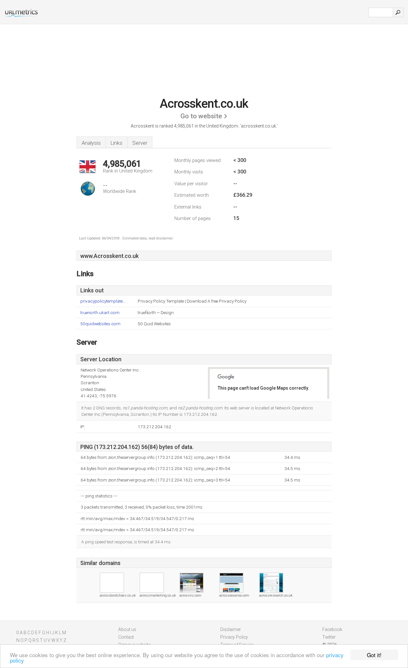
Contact (126, 637)
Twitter (329, 637)
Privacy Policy (234, 637)
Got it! (374, 655)
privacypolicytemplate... (103, 301)
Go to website (201, 116)
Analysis (91, 143)
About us (127, 629)
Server (139, 143)
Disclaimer (230, 629)
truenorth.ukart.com (100, 312)
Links (116, 143)
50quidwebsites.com (100, 323)
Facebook (332, 629)
